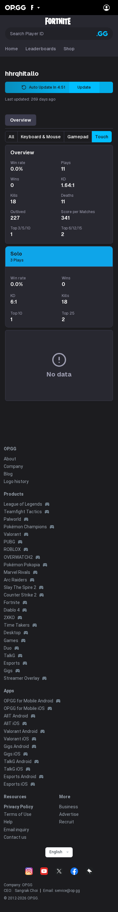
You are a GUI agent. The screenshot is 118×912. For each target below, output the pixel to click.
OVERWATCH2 (18, 557)
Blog (8, 473)
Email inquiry (16, 829)
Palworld (12, 519)
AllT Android (16, 715)
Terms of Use (17, 814)
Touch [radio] (101, 137)
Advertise (69, 814)
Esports (12, 663)
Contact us (15, 837)
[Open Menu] (106, 7)
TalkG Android (17, 761)
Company (13, 466)
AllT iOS (12, 723)
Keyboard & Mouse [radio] (41, 137)
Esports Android (20, 776)
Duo (8, 648)
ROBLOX (12, 549)
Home (11, 49)
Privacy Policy (18, 806)
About (10, 458)
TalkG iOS (13, 769)
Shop (69, 49)
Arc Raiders (15, 579)
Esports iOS (16, 784)
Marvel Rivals (17, 572)
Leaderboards (40, 49)
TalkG (9, 655)
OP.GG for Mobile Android (28, 700)
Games (11, 640)
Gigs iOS (12, 753)
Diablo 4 (12, 610)
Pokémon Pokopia (22, 564)
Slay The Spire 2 (20, 587)
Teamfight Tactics (23, 511)
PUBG (9, 541)
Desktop (12, 632)
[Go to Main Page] (15, 7)
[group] (58, 136)
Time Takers (17, 625)
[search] (102, 33)
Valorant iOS (16, 738)
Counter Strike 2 (20, 594)
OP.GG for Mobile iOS (24, 708)
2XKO (9, 617)
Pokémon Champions (25, 526)
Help (8, 821)
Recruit (66, 821)
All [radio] (11, 137)
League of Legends (23, 504)
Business (68, 806)
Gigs (8, 670)
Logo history (16, 481)
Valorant (12, 534)
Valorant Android (20, 731)
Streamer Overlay (21, 678)
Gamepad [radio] (77, 137)
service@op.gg (67, 890)
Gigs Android (16, 746)
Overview (20, 120)
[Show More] (34, 7)
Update (84, 87)
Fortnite (12, 602)
